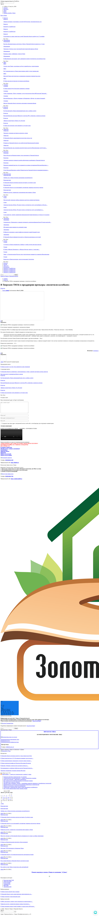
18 (3, 799)
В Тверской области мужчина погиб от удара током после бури (16, 755)
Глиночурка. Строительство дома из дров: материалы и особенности (20, 787)
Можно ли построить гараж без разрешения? (14, 786)
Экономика (6, 218)
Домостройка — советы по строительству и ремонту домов (16, 774)
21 (8, 799)
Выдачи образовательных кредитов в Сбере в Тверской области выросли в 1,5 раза (23, 44)
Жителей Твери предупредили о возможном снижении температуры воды (21, 76)
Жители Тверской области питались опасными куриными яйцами (19, 103)
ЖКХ (4, 62)
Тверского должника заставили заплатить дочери (15, 133)
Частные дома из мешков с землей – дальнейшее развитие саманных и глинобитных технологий (27, 783)
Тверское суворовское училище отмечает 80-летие (13, 770)
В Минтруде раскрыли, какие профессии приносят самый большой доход (21, 232)
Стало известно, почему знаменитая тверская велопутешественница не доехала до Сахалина (26, 214)
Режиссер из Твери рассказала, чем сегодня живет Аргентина (18, 259)
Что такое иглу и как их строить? (11, 782)
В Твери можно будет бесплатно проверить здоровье (16, 88)
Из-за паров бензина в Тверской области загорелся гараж (15, 860)
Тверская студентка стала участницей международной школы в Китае (20, 48)
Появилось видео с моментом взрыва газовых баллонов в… (15, 904)
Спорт (5, 196)
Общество (5, 129)
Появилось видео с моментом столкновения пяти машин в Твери (19, 192)
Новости (5, 18)
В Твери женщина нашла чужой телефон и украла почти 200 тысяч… (18, 906)
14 (8, 797)
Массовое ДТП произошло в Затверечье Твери (12, 848)
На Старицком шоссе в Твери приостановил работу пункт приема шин (21, 71)
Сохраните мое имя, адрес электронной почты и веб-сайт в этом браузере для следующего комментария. (28, 423)
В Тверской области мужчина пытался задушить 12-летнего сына (19, 182)
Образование (6, 40)
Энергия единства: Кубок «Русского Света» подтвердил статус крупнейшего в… (23, 209)
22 (10, 799)
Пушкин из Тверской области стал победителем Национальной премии (21, 143)
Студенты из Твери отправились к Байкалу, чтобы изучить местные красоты (22, 244)
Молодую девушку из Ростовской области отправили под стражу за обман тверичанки (22, 835)
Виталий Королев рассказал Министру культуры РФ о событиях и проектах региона (24, 115)
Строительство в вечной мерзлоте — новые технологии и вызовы (19, 778)
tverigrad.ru (95, 350)
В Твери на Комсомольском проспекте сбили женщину (14, 842)
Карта (4, 11)
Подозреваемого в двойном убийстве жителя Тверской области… (17, 768)
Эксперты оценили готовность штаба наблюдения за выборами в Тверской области (24, 160)
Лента (4, 10)
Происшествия (7, 174)
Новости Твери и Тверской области (9, 276)
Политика (5, 151)
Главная (5, 7)
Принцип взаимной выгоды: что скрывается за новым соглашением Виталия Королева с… (26, 165)
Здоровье (5, 84)
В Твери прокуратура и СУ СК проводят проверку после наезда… (17, 758)
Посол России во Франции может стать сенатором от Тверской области (21, 155)
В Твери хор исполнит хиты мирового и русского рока (17, 125)
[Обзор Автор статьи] (3, 360)
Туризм (5, 240)
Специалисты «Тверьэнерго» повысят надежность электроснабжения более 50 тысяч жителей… (27, 222)
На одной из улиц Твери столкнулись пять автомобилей (14, 867)
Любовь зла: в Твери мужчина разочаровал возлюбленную (17, 177)
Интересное (6, 267)
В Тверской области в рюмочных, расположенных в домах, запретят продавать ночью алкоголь (24, 371)
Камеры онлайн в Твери (9, 13)
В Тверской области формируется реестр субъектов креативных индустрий (22, 237)
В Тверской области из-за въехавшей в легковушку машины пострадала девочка (23, 187)
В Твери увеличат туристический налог (10, 896)
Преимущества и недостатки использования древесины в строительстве (21, 784)
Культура (5, 107)
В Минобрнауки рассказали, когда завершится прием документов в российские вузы (24, 58)
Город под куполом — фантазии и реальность (14, 779)
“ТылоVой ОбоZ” (36, 720)
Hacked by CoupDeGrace (9, 26)
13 (6, 797)
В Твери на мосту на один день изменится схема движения (15, 366)
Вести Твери (4, 15)
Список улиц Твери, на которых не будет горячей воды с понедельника (21, 66)
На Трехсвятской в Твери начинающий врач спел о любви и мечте (19, 110)
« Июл (2, 803)
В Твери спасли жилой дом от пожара (10, 891)
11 (3, 797)
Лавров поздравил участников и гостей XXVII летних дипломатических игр (22, 21)
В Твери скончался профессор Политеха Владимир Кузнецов (16, 763)
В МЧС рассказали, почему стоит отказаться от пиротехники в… (17, 901)
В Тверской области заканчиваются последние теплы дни (17, 138)
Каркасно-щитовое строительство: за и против (15, 776)
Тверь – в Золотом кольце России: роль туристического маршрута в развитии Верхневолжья (26, 254)
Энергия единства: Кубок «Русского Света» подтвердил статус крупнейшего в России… (25, 205)
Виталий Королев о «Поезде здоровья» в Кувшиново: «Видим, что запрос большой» (24, 98)
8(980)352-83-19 (10, 747)
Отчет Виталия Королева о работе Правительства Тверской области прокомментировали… (26, 170)
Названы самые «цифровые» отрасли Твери (14, 53)
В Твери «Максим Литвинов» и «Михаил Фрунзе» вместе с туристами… (21, 249)
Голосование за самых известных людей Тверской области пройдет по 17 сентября (23, 36)
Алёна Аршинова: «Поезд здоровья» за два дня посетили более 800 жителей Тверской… (25, 93)
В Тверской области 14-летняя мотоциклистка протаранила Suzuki (17, 854)
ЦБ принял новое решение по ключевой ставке (15, 227)
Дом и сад (5, 265)
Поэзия (5, 264)
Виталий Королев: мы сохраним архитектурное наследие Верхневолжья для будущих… (25, 147)
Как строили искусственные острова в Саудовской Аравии (18, 780)
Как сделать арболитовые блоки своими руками (15, 788)
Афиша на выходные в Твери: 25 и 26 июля (14, 120)
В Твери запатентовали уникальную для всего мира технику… (16, 760)
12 (4, 797)
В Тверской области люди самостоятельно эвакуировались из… (16, 894)
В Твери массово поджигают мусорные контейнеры (16, 81)
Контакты (5, 9)
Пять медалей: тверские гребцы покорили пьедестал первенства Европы (21, 200)
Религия (5, 263)
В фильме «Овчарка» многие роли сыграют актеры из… (14, 765)
